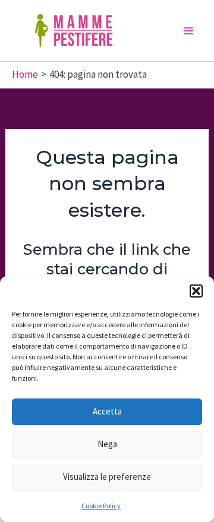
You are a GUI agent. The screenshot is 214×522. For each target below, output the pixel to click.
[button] (196, 291)
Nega (107, 444)
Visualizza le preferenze (107, 476)
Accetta (107, 411)
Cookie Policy (101, 505)
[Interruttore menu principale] (189, 31)
